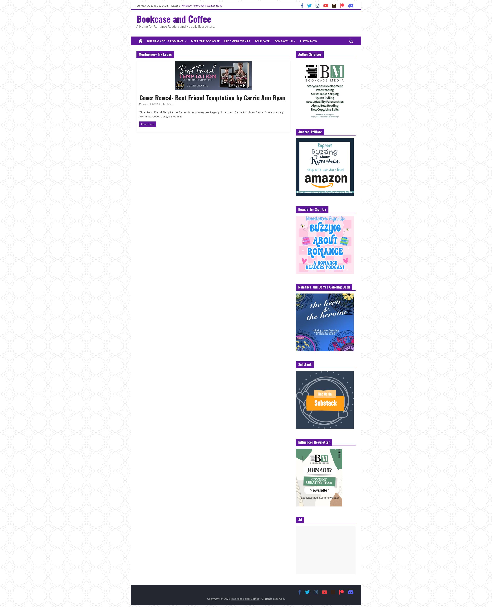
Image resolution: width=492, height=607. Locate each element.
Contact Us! (283, 41)
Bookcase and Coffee (173, 18)
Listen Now (308, 41)
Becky (169, 104)
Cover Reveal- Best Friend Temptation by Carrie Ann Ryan (212, 97)
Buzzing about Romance (165, 41)
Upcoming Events (237, 41)
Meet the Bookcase (205, 41)
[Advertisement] (326, 550)
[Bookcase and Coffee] (140, 41)
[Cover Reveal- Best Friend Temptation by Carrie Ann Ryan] (213, 63)
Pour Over (262, 41)
